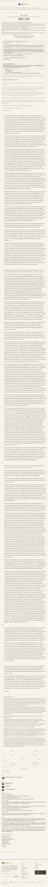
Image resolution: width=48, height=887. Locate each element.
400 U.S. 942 (24, 587)
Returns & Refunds (26, 882)
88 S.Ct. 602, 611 (24, 620)
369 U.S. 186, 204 (11, 279)
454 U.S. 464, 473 (10, 285)
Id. (41, 441)
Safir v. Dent (11, 235)
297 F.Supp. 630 (36, 176)
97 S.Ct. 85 (26, 735)
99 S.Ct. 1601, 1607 (37, 292)
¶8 (3, 229)
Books (29, 7)
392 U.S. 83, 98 (14, 278)
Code (7, 7)
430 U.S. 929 (36, 742)
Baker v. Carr (15, 55)
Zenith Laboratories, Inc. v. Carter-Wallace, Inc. (36, 734)
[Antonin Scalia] (3, 787)
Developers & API (38, 865)
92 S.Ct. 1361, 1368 (8, 646)
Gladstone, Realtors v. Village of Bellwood (13, 292)
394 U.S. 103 (11, 422)
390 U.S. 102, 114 (8, 618)
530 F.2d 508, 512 (7, 735)
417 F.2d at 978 (17, 332)
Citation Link (23, 758)
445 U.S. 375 (33, 566)
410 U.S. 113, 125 (32, 418)
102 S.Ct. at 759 (36, 290)
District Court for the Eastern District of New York (21, 597)
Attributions (33, 882)
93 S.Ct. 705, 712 (41, 418)
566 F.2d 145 (16, 381)
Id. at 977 (6, 503)
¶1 (3, 115)
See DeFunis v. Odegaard (30, 417)
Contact (19, 882)
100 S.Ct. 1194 (40, 566)
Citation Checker (24, 877)
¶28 (3, 627)
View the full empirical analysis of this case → (10, 79)
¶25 (3, 513)
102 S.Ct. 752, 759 (20, 285)
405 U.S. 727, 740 (37, 644)
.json (7, 852)
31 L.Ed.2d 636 (21, 646)
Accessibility (13, 882)
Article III (37, 288)
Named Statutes (24, 873)
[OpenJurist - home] (24, 4)
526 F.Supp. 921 (12, 260)
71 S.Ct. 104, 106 (38, 681)
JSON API (36, 868)
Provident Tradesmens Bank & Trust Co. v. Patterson (33, 616)
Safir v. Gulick (30, 176)
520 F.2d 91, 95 (39, 733)
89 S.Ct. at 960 (29, 434)
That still (3, 845)
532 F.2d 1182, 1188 (19, 742)
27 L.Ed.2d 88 (13, 154)
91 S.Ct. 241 (30, 587)
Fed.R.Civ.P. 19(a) (13, 578)
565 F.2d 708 (35, 383)
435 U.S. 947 (34, 381)
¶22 (3, 478)
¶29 (3, 642)
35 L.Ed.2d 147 (7, 420)
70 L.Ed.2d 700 (28, 285)
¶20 (3, 465)
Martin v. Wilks (40, 65)
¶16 (3, 363)
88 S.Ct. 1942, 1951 (24, 278)
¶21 (3, 470)
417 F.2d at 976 (41, 576)
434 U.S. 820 (34, 151)
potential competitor (11, 187)
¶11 (3, 274)
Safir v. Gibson (18, 152)
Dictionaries (23, 7)
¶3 (3, 149)
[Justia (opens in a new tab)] (16, 876)
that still (13, 225)
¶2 (3, 135)
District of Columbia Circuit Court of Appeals (24, 36)
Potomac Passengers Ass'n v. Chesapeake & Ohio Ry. (26, 733)
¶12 (3, 301)
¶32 (3, 690)
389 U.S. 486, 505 (15, 620)
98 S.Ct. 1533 (41, 381)
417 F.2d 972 (24, 152)
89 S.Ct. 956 (17, 422)
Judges (17, 7)
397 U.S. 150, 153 (24, 525)
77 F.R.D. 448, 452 (17, 622)
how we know (24, 57)
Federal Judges (24, 868)
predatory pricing (24, 117)
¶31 (3, 675)
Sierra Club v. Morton (28, 644)
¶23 (3, 484)
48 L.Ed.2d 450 (18, 295)
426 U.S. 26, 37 (41, 293)
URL (8, 758)
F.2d (12, 12)
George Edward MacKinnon (10, 789)
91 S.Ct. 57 (6, 154)
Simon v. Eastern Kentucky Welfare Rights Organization (25, 293)
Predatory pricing (5, 842)
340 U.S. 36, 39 (30, 681)
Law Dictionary (24, 867)
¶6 (3, 206)
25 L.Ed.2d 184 (40, 525)
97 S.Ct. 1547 (41, 742)
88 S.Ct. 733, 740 (16, 618)
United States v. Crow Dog (10, 742)
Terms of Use (39, 882)
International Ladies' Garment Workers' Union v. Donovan (16, 66)
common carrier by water (9, 703)
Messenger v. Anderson (30, 728)
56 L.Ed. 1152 (10, 730)
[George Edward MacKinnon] (3, 790)
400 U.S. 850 (42, 152)
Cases (3, 7)
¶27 (3, 571)
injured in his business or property (27, 158)
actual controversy (36, 441)
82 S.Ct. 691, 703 (19, 279)
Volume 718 (9, 12)
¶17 (3, 394)
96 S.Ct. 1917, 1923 (8, 295)
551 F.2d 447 (18, 151)
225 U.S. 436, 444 (38, 728)
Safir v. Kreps (12, 151)
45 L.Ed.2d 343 (23, 286)
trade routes (13, 195)
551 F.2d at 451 (35, 310)
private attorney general (30, 400)
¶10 (3, 269)
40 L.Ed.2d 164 (15, 418)
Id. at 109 (24, 434)
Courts (12, 7)
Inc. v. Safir (18, 587)
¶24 (3, 503)
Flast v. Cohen (7, 278)
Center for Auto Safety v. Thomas (22, 46)
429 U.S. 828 (21, 735)
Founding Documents (25, 874)
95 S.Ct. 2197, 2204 (15, 286)
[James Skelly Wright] (3, 784)
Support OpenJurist (39, 872)
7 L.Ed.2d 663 (26, 279)
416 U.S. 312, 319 (40, 417)
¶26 (3, 559)
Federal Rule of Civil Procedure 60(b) (19, 262)
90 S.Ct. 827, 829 (32, 525)
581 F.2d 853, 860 (12, 516)
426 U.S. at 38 (18, 299)
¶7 (3, 223)
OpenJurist (4, 12)
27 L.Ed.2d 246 (36, 587)
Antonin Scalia (7, 786)
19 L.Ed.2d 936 (24, 618)
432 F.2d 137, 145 (12, 585)
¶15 (3, 341)
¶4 (3, 172)
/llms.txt (36, 866)
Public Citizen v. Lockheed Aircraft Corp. (22, 383)
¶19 (3, 447)
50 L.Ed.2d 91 (31, 735)
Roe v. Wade (20, 55)
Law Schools (23, 871)
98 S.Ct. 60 (40, 151)
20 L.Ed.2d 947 (34, 278)
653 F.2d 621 (20, 379)
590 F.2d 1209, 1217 (17, 565)
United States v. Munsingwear (20, 681)
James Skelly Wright (8, 783)
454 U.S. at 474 (27, 290)
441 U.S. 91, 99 (26, 292)
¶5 (3, 191)
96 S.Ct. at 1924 (25, 299)
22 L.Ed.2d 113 (24, 422)
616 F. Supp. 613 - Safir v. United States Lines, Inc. (24, 53)
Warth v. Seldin (9, 55)
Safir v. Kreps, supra (31, 250)
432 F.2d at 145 (19, 604)
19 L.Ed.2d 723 (31, 620)
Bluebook (38, 758)
